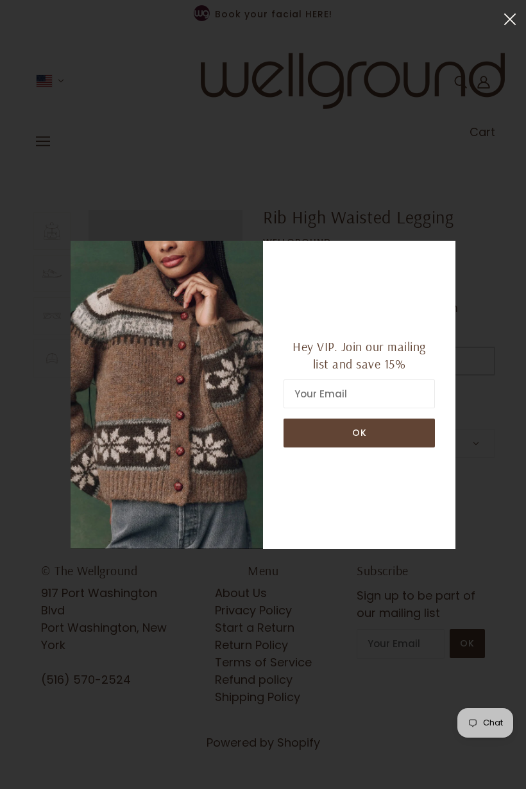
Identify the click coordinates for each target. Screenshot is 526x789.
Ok (359, 432)
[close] (510, 18)
